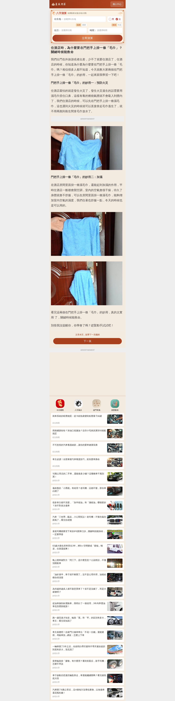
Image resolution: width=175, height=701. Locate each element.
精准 (114, 25)
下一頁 (88, 341)
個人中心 (117, 4)
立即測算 (87, 38)
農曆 (84, 25)
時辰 (119, 25)
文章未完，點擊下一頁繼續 (87, 334)
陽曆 (78, 25)
